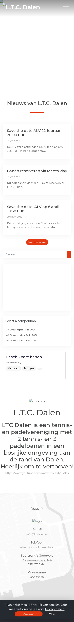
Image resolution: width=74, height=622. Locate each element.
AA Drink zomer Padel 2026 (21, 340)
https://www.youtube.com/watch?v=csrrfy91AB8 (37, 473)
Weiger (52, 614)
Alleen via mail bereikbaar (37, 547)
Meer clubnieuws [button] (37, 242)
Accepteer (29, 614)
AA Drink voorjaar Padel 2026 (21, 335)
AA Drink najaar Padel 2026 (20, 329)
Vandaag (13, 368)
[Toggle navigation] (66, 7)
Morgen (29, 368)
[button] (1, 84)
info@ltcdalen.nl (37, 534)
